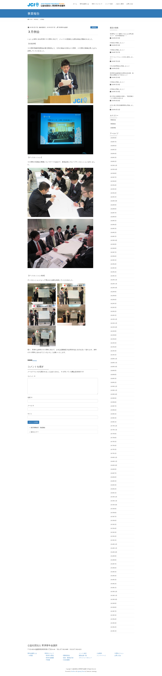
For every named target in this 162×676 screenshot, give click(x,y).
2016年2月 (113, 489)
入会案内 (99, 653)
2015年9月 (113, 508)
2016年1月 (113, 493)
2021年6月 (113, 339)
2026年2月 (113, 161)
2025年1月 (113, 197)
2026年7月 (113, 141)
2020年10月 (114, 366)
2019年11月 (114, 390)
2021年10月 (114, 327)
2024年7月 (113, 213)
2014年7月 (113, 564)
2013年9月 (113, 603)
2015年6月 (113, 520)
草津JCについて (49, 653)
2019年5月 (113, 414)
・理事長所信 (66, 655)
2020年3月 (113, 378)
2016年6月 (113, 477)
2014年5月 (113, 572)
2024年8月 (113, 209)
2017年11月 (114, 430)
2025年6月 (113, 181)
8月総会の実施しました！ (117, 42)
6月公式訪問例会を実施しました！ (120, 66)
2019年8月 (113, 402)
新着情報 (113, 128)
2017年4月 (113, 445)
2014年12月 (114, 544)
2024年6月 (113, 216)
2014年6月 (113, 568)
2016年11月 (114, 461)
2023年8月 (113, 248)
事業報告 (94, 27)
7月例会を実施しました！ (117, 50)
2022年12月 (114, 280)
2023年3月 (113, 268)
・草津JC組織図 (49, 657)
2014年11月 (114, 548)
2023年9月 (113, 244)
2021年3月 (113, 351)
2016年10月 (114, 465)
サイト (30, 414)
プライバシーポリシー (85, 657)
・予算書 (47, 660)
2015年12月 (114, 497)
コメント (31, 376)
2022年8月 (113, 295)
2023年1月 (113, 276)
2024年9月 (113, 205)
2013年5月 (113, 615)
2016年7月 (113, 473)
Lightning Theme (81, 671)
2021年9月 (113, 331)
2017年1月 (113, 453)
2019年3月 (113, 418)
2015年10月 (114, 505)
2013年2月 (113, 627)
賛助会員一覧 (83, 655)
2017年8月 (113, 437)
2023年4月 (113, 264)
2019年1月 (113, 422)
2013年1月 (113, 631)
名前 (30, 397)
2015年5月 (113, 524)
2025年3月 (113, 189)
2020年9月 (113, 370)
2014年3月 (113, 579)
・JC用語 (30, 655)
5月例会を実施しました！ (117, 82)
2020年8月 (113, 374)
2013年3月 (113, 623)
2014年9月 (113, 556)
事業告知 (113, 120)
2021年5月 (113, 343)
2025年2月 (113, 193)
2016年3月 (113, 485)
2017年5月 (113, 441)
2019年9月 (113, 398)
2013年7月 (113, 611)
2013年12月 (114, 591)
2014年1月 (113, 587)
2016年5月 (113, 481)
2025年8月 (113, 173)
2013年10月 (114, 599)
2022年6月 (113, 299)
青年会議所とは (32, 653)
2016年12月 (114, 457)
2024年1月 (113, 236)
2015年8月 (113, 512)
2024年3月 (113, 228)
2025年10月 (114, 169)
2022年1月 (113, 315)
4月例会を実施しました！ (117, 89)
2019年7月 (113, 406)
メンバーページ (101, 655)
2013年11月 (114, 595)
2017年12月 (114, 426)
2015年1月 (113, 540)
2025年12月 (114, 165)
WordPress (73, 671)
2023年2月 (113, 272)
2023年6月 (113, 256)
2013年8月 (113, 607)
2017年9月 (113, 433)
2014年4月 (113, 575)
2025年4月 (113, 185)
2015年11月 (114, 501)
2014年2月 (113, 583)
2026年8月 (113, 138)
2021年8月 (113, 335)
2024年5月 (113, 220)
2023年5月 (113, 260)
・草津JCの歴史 (49, 655)
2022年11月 (114, 283)
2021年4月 (113, 347)
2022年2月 (113, 311)
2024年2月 (113, 232)
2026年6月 (113, 145)
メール (31, 405)
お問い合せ (117, 655)
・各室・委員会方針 (68, 657)
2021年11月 (114, 323)
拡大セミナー (35, 432)
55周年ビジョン (119, 653)
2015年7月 (113, 516)
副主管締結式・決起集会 (38, 427)
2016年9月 (113, 469)
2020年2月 (113, 382)
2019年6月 (113, 410)
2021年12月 (114, 319)
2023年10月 (114, 240)
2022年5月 (113, 303)
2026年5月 (113, 149)
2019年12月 (114, 386)
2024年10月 (114, 201)
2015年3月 (113, 532)
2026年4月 (113, 153)
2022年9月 (113, 291)
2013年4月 (113, 619)
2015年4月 (113, 528)
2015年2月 (113, 536)
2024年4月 (113, 224)
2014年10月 (114, 552)
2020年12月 (114, 358)
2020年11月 (114, 362)
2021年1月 (113, 355)
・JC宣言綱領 (66, 660)
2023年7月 (113, 252)
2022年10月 (114, 287)
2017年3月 (113, 449)
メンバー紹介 (83, 653)
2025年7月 (113, 177)
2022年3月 (113, 307)
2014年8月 (113, 560)
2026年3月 (113, 157)
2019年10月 (114, 394)
